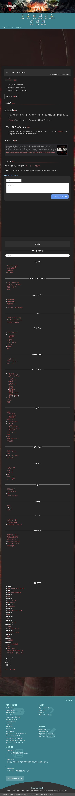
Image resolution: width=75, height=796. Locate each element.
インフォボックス (13, 543)
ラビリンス (11, 477)
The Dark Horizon (13, 322)
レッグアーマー (14, 428)
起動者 (11, 394)
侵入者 (11, 388)
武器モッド (11, 419)
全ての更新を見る (13, 778)
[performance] (26, 125)
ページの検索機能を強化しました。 (18, 753)
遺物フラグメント (13, 439)
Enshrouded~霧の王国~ (13, 717)
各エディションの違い (14, 285)
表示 (14, 96)
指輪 (8, 434)
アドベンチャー (12, 361)
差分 (34, 18)
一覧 (37, 24)
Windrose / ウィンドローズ (14, 743)
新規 (31, 24)
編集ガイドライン (13, 535)
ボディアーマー (14, 427)
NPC (8, 506)
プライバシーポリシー (45, 715)
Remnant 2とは (12, 266)
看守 (10, 396)
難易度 (9, 346)
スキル (9, 397)
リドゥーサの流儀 (13, 632)
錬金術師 (12, 389)
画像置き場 (11, 546)
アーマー (10, 423)
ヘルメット (12, 425)
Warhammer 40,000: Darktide (15, 740)
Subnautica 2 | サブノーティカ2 (16, 733)
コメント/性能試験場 (14, 592)
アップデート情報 (11, 80)
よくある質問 (11, 268)
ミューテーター (12, 421)
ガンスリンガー (14, 375)
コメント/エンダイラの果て (16, 588)
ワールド (10, 344)
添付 (46, 18)
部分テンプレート (13, 539)
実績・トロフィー (13, 287)
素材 (8, 453)
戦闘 (8, 349)
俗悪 (8, 596)
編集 (22, 18)
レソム (9, 474)
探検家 (11, 391)
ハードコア (11, 363)
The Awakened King (14, 318)
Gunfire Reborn (11, 722)
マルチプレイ (11, 342)
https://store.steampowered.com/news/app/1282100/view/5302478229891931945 (29, 153)
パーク (9, 400)
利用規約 (41, 712)
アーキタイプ (11, 373)
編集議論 (10, 304)
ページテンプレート (14, 541)
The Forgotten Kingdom (15, 320)
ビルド (9, 510)
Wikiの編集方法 (43, 731)
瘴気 (8, 646)
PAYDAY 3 (9, 724)
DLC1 (16, 393)
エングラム (11, 458)
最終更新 (43, 24)
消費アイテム (11, 451)
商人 (10, 507)
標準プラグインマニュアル (46, 734)
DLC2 (16, 394)
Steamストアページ (13, 524)
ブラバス (11, 120)
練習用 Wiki (42, 729)
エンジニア (12, 385)
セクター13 (11, 468)
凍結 (28, 18)
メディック (12, 380)
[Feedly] (71, 701)
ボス (8, 493)
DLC (8, 289)
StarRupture (10, 731)
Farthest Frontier (11, 719)
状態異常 (12, 336)
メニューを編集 (10, 669)
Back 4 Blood (10, 708)
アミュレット (11, 432)
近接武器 (12, 417)
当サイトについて (43, 708)
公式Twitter (11, 522)
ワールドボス (11, 491)
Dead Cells (9, 715)
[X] (65, 701)
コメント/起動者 (12, 644)
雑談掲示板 (11, 301)
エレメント (11, 334)
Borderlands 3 (10, 710)
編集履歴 (40, 18)
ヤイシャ (10, 472)
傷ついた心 (11, 602)
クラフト (10, 340)
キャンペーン (11, 359)
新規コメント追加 (12, 175)
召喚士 (11, 386)
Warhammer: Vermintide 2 (14, 738)
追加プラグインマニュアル (46, 736)
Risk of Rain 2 (10, 729)
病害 (10, 338)
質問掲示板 (11, 299)
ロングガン (12, 414)
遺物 (8, 436)
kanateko (12, 794)
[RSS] (68, 701)
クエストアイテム (13, 455)
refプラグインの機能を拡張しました (18, 771)
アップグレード (12, 332)
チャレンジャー (14, 377)
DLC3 (16, 396)
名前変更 (52, 18)
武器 (8, 412)
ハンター (12, 378)
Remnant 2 (9, 726)
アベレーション (12, 496)
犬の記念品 (11, 606)
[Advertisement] (37, 47)
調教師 (60, 131)
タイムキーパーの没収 (14, 610)
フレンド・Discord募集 (15, 307)
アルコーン (12, 383)
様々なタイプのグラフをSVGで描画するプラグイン (22, 762)
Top (4, 27)
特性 (8, 402)
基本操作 (10, 270)
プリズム (10, 441)
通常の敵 (10, 489)
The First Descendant (13, 736)
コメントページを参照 (33, 166)
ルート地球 (11, 479)
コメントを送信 (58, 197)
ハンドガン (12, 415)
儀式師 (11, 393)
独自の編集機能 (12, 537)
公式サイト (11, 520)
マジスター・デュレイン (15, 653)
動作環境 (10, 272)
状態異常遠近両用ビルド (15, 651)
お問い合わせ (42, 710)
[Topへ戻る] (37, 6)
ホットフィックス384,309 (16, 72)
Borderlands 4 (10, 712)
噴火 (8, 636)
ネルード (10, 470)
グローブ (12, 430)
